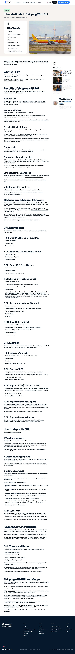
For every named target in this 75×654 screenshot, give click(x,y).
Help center (41, 633)
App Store (26, 633)
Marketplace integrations (56, 629)
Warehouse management (29, 629)
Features (17, 2)
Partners (41, 628)
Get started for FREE (64, 2)
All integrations (54, 631)
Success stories (69, 629)
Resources (32, 2)
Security (38, 649)
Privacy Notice (32, 649)
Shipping (25, 626)
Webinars (68, 628)
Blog (67, 626)
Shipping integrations (55, 626)
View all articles (56, 93)
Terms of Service (23, 649)
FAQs (67, 631)
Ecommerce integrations (56, 628)
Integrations (25, 2)
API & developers (42, 629)
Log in (54, 2)
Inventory (26, 628)
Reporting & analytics (28, 631)
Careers (40, 631)
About (40, 626)
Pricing (39, 2)
